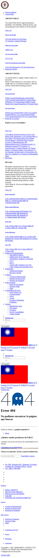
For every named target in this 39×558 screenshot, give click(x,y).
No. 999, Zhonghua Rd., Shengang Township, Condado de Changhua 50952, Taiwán (21, 465)
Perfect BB (8, 221)
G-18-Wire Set (18, 152)
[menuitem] (10, 12)
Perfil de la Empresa (12, 519)
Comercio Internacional (13, 506)
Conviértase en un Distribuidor (11, 447)
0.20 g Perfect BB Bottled (14, 237)
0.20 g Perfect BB (11, 226)
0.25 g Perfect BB (24, 226)
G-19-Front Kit (28, 152)
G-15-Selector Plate (15, 150)
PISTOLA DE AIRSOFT (14, 492)
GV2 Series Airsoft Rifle (11, 54)
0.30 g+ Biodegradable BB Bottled (16, 216)
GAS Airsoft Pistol (10, 93)
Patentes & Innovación (13, 508)
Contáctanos (8, 543)
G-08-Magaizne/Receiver (16, 143)
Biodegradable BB (10, 194)
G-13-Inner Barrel (20, 148)
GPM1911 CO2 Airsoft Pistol (19, 115)
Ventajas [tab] (3, 502)
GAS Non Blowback (12, 67)
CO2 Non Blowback (27, 67)
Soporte (7, 534)
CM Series (22, 41)
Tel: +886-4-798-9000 (12, 468)
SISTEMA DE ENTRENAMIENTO (18, 498)
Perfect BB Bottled (10, 232)
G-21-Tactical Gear (24, 154)
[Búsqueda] (6, 322)
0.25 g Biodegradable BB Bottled (18, 212)
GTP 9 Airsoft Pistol (12, 100)
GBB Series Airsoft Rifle (11, 45)
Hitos (7, 523)
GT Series (8, 41)
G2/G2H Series (10, 39)
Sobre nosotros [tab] (5, 514)
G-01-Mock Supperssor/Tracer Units (17, 134)
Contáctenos (5, 390)
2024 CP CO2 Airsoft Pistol (27, 117)
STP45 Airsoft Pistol (12, 98)
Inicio (7, 433)
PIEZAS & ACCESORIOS (14, 494)
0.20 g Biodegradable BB (14, 199)
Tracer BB (8, 245)
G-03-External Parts (28, 136)
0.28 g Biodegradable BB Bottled (16, 214)
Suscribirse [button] (25, 456)
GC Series (15, 41)
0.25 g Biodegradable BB (16, 201)
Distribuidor (8, 538)
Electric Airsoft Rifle (10, 35)
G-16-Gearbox (27, 150)
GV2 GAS (9, 58)
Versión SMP (5, 555)
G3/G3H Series (21, 39)
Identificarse (9, 318)
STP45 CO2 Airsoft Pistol (14, 113)
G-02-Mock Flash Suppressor (20, 135)
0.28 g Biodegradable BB (16, 202)
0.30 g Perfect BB (20, 228)
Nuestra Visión (10, 521)
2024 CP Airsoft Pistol (30, 104)
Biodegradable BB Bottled (12, 207)
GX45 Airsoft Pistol (16, 104)
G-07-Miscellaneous (16, 142)
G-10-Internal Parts (25, 144)
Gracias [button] (31, 456)
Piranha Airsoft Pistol (26, 98)
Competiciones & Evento (11, 530)
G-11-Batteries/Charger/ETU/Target (20, 145)
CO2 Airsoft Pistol (10, 108)
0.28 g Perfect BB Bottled (19, 239)
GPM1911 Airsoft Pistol (27, 100)
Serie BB (8, 496)
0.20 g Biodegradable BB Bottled (16, 211)
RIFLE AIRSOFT (11, 490)
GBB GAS (9, 50)
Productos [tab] (3, 485)
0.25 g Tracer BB (23, 249)
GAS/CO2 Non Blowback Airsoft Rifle (15, 63)
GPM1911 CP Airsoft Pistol (15, 102)
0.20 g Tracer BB (11, 249)
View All (8, 30)
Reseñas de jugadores (12, 510)
